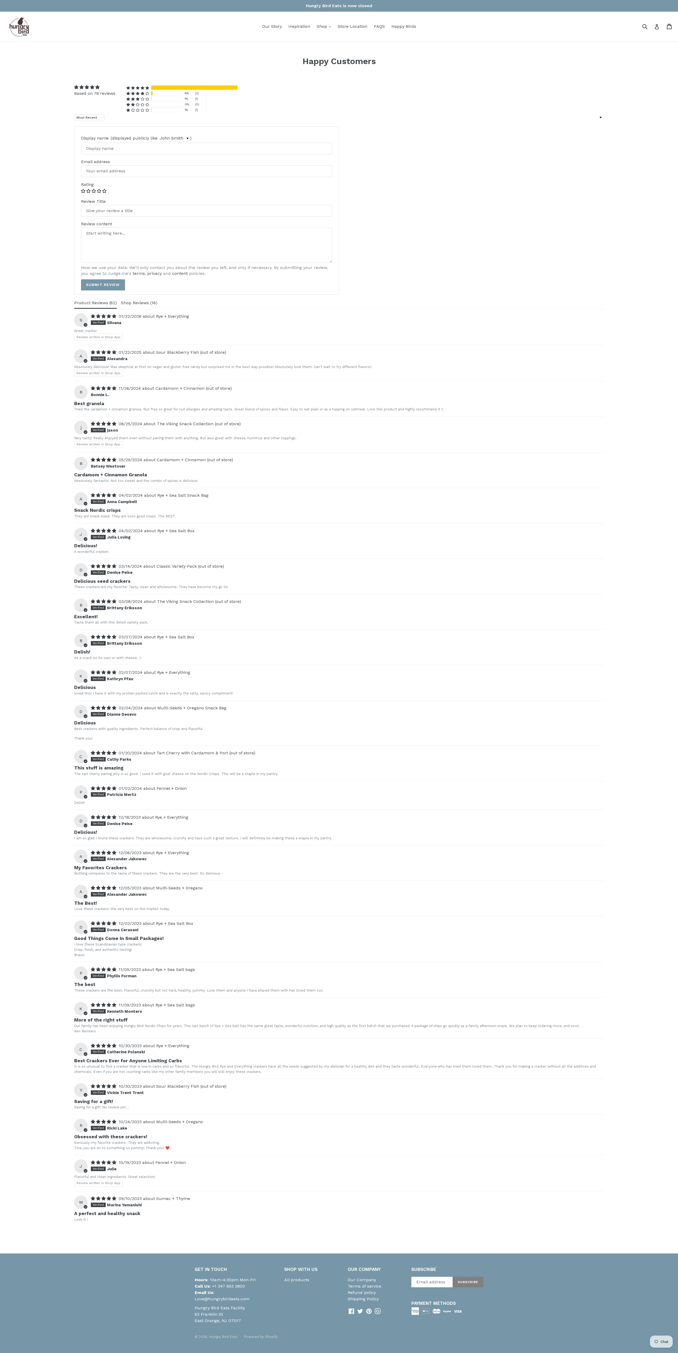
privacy (154, 273)
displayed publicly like (135, 138)
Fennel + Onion (172, 788)
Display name (95, 138)
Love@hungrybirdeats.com (222, 1298)
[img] (94, 87)
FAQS (379, 26)
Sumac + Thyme (173, 1198)
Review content (96, 224)
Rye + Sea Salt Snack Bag (182, 495)
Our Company (362, 1279)
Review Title (93, 201)
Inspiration (299, 26)
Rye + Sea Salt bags (175, 969)
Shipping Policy (363, 1298)
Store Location (352, 26)
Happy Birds (403, 26)
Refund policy (362, 1292)
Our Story (272, 26)
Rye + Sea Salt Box (176, 530)
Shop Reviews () (139, 302)
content (180, 273)
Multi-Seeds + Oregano (179, 887)
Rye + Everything (172, 316)
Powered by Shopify (261, 1337)
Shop (325, 26)
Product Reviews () (95, 302)
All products (296, 1279)
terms (139, 273)
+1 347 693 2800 (228, 1286)
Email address (95, 162)
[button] (137, 88)
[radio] (83, 191)
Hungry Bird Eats (223, 1337)
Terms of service (364, 1286)
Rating (87, 184)
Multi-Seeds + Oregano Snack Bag (191, 707)
